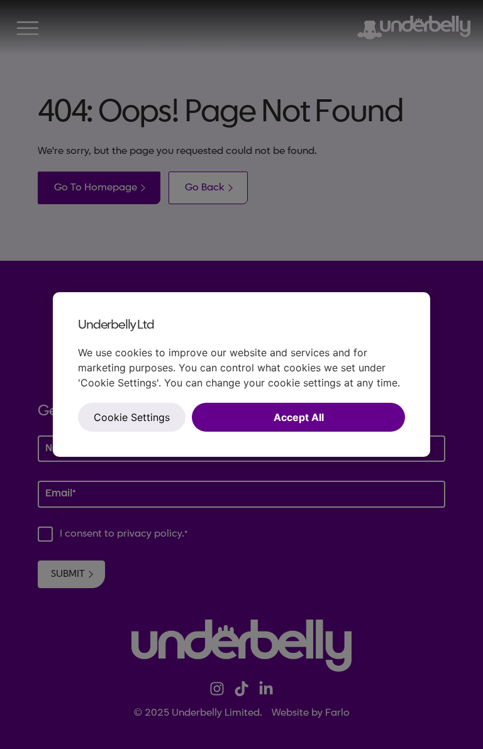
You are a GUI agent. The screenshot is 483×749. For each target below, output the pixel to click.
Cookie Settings (132, 417)
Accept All (299, 417)
